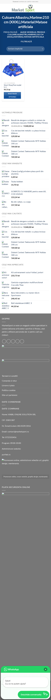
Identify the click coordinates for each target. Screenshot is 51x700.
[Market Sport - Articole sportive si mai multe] (23, 8)
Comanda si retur (9, 381)
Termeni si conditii (10, 376)
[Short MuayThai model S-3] (13, 70)
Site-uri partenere (9, 395)
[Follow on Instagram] (9, 341)
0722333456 (10, 437)
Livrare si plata (8, 386)
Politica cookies (8, 390)
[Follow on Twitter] (13, 341)
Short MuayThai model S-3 (12, 86)
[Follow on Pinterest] (22, 341)
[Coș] (48, 8)
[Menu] (3, 8)
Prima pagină (10, 32)
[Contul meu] (43, 8)
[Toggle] (48, 395)
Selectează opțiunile (12, 95)
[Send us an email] (17, 341)
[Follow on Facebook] (4, 341)
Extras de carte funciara (28, 1)
